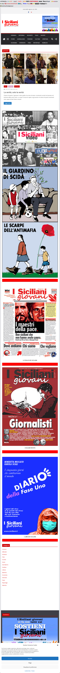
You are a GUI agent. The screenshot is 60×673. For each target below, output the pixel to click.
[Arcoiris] (10, 1)
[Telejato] (25, 3)
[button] (57, 645)
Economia (14, 43)
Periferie (29, 39)
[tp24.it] (28, 3)
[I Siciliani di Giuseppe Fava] (37, 3)
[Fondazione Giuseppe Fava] (34, 3)
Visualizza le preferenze (30, 667)
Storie (13, 39)
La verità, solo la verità (14, 92)
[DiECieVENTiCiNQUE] (32, 1)
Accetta (30, 658)
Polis (36, 35)
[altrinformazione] (6, 6)
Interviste (22, 43)
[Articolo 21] (15, 1)
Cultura (37, 39)
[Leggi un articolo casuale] (56, 39)
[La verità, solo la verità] (30, 68)
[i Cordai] (40, 1)
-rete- (5, 86)
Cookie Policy (28, 670)
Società (43, 35)
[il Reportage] (46, 1)
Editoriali (22, 35)
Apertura (45, 39)
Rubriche (45, 43)
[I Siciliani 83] (43, 3)
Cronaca (13, 35)
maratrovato (15, 89)
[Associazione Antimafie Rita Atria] (11, 3)
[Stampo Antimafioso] (20, 3)
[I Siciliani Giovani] (4, 39)
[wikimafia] (31, 3)
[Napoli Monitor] (2, 3)
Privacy (33, 670)
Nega (30, 663)
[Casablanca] (20, 1)
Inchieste (30, 35)
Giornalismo (21, 39)
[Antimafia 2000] (3, 1)
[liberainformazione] (54, 1)
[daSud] (24, 1)
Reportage (36, 43)
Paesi (29, 43)
